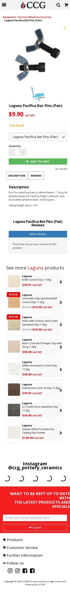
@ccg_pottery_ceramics (35, 467)
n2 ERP (41, 584)
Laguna (36, 267)
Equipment (9, 17)
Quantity (15, 146)
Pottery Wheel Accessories (34, 17)
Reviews (36, 175)
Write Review (38, 234)
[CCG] (31, 5)
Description (16, 175)
